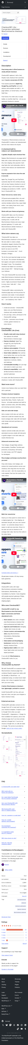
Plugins (17, 984)
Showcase (18, 979)
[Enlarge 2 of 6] (11, 747)
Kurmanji (7, 1021)
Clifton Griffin (8, 870)
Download (5, 38)
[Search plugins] (18, 12)
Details (5, 44)
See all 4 (24, 896)
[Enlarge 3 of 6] (11, 757)
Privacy (4, 987)
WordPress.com (7, 1006)
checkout (24, 902)
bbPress (5, 1011)
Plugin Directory (6, 7)
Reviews (5, 48)
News (3, 982)
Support (5, 60)
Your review (5, 943)
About (3, 979)
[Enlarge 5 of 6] (24, 764)
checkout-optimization (20, 906)
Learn (3, 992)
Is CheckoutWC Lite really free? (11, 786)
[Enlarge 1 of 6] (11, 737)
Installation (6, 52)
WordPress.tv (6, 1001)
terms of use (10, 728)
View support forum (7, 955)
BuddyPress (6, 1014)
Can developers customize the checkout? (9, 826)
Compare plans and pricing (10, 573)
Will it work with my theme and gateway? (8, 791)
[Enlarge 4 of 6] (24, 737)
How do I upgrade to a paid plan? (11, 815)
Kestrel (5, 34)
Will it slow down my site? (9, 838)
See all (24, 943)
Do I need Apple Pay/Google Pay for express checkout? (10, 797)
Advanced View (6, 917)
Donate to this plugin (7, 969)
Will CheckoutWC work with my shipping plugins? (9, 809)
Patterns (17, 987)
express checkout (22, 909)
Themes (17, 982)
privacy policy (18, 728)
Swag (17, 1001)
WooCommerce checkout (20, 912)
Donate (18, 998)
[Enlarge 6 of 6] (24, 772)
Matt (4, 1008)
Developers (5, 998)
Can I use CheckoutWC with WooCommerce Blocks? (10, 803)
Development (7, 56)
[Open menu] (25, 2)
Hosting (4, 984)
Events (17, 995)
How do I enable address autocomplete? (8, 820)
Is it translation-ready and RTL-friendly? (8, 832)
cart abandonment (21, 899)
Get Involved (18, 992)
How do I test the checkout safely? (7, 843)
